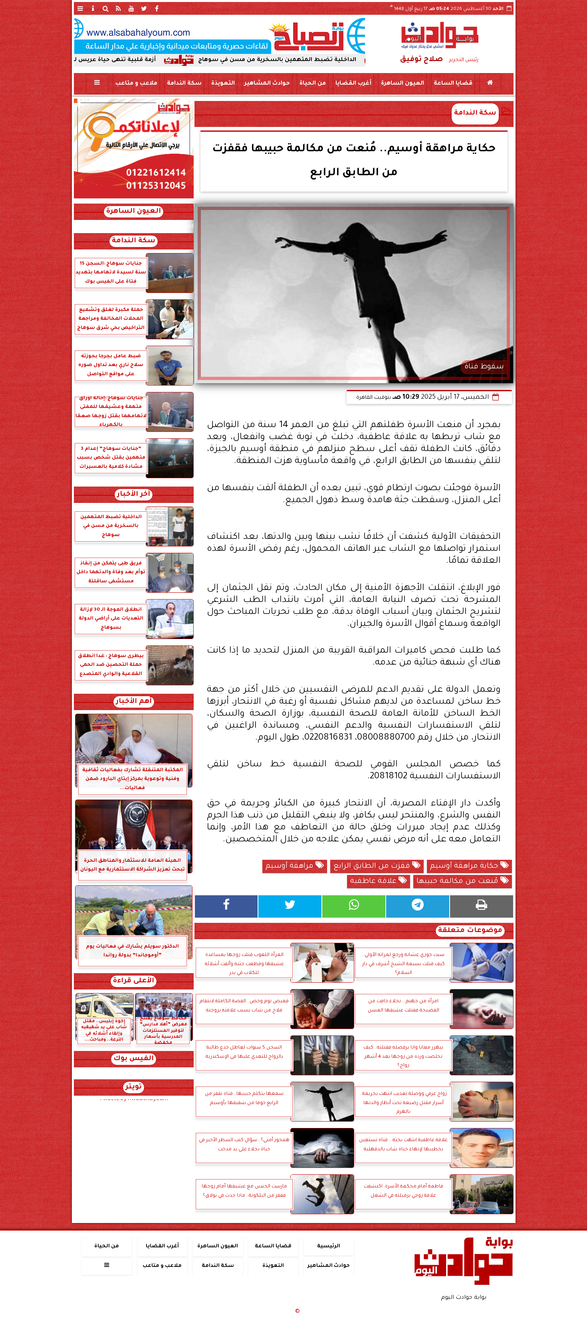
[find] (105, 8)
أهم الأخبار (134, 702)
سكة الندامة (184, 84)
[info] (93, 8)
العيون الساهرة (402, 84)
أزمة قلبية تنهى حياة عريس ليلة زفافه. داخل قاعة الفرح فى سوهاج (122, 60)
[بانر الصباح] (219, 36)
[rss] (118, 8)
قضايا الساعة (452, 84)
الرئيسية (328, 1246)
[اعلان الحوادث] (134, 197)
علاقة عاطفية (374, 882)
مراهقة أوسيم (290, 867)
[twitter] (144, 8)
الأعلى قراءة (133, 981)
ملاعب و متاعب (136, 84)
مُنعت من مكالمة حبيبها (458, 882)
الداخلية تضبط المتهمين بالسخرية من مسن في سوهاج (336, 60)
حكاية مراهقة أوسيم (465, 867)
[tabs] (80, 8)
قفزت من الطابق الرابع (372, 867)
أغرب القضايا (353, 84)
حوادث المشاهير (267, 84)
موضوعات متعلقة (470, 931)
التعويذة (222, 84)
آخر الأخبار (133, 495)
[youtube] (131, 8)
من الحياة (312, 84)
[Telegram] (418, 906)
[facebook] (157, 8)
